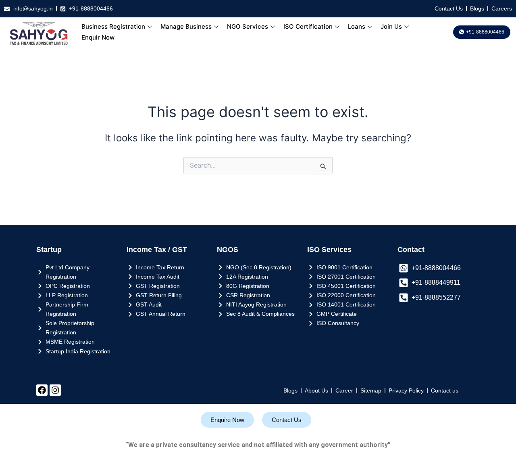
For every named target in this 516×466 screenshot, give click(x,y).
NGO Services (247, 26)
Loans (356, 26)
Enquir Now (97, 37)
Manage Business (186, 26)
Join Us (391, 26)
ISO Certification (308, 26)
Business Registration (113, 26)
